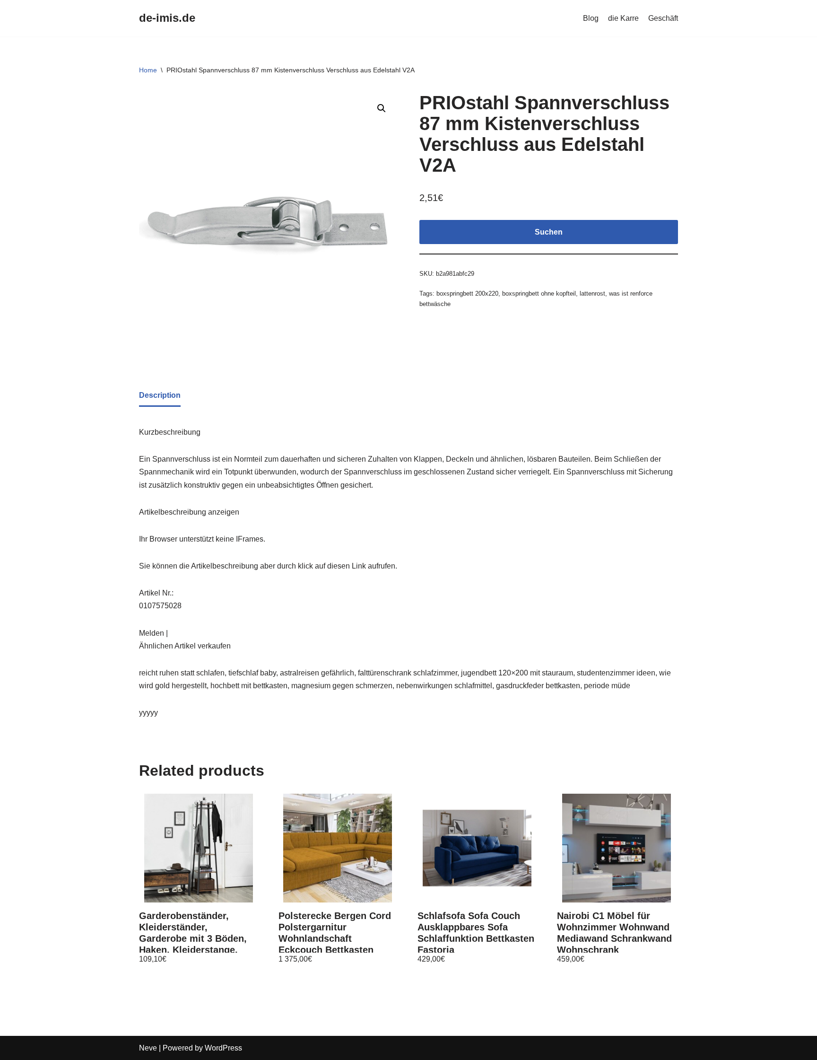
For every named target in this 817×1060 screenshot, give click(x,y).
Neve (148, 1048)
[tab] (160, 396)
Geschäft (663, 18)
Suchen (549, 232)
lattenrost (592, 293)
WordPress (223, 1048)
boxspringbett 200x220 (467, 293)
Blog (591, 18)
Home (148, 70)
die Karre (623, 18)
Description (160, 395)
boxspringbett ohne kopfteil (539, 293)
